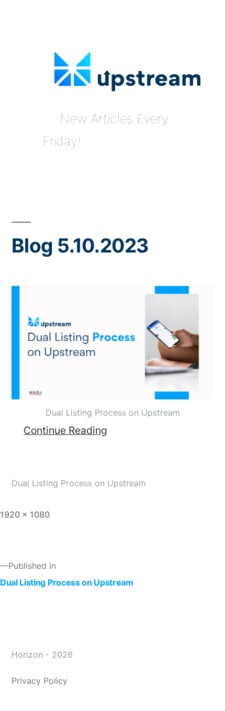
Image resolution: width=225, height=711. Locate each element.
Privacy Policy (40, 680)
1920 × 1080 (25, 514)
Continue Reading (65, 430)
